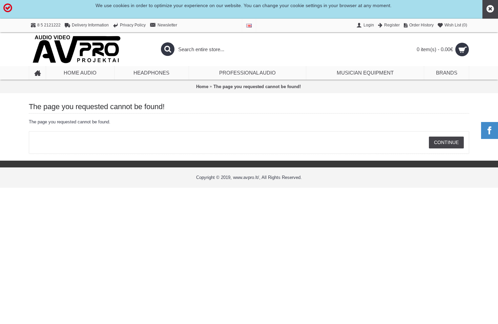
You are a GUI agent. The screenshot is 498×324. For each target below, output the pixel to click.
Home (202, 86)
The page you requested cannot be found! (257, 86)
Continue (446, 142)
